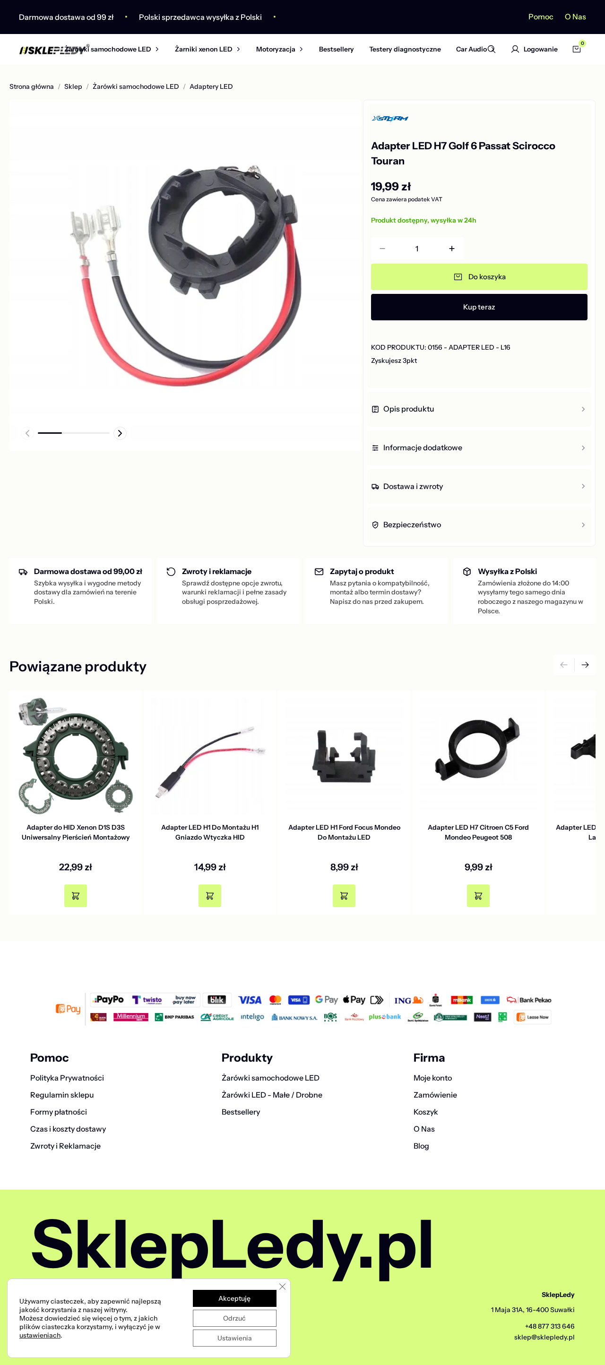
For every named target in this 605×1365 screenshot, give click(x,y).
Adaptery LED (211, 87)
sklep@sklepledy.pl (544, 1337)
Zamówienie (435, 1094)
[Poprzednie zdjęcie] (27, 433)
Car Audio (471, 49)
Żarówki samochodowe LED (107, 49)
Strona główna (31, 87)
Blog (421, 1145)
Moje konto (433, 1077)
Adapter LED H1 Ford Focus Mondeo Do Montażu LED (344, 832)
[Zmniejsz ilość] (382, 248)
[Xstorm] (419, 119)
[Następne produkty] (585, 664)
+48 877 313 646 (550, 1326)
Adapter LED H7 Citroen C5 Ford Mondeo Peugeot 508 (478, 832)
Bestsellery (336, 49)
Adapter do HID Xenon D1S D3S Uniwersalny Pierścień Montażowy (76, 832)
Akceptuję (234, 1298)
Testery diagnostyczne (405, 49)
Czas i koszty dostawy (68, 1128)
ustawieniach (39, 1335)
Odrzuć (234, 1318)
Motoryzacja (275, 49)
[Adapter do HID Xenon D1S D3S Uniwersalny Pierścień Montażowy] (75, 756)
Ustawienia (234, 1338)
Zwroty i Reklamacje (65, 1145)
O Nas (575, 16)
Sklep (73, 87)
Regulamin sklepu (62, 1094)
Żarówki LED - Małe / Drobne (272, 1094)
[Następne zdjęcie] (120, 433)
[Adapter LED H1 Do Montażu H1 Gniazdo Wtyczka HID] (209, 756)
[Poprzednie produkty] (563, 664)
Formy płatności (58, 1111)
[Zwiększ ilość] (452, 248)
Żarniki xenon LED (204, 49)
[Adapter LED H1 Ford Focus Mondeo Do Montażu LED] (344, 756)
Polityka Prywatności (67, 1077)
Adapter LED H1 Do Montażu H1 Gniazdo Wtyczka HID (210, 832)
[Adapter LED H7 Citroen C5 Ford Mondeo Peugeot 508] (478, 756)
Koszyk (426, 1111)
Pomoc (540, 16)
